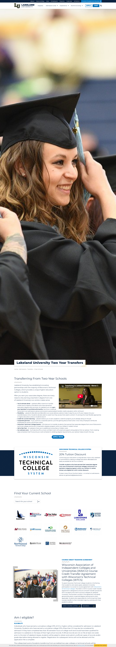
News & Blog (40, 1)
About (32, 1)
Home (16, 369)
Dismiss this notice (100, 645)
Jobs (47, 1)
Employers (54, 1)
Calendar (69, 1)
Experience (63, 5)
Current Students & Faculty (90, 1)
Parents (62, 1)
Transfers (30, 369)
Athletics (77, 1)
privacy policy (81, 645)
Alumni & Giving (76, 5)
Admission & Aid (51, 5)
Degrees (40, 5)
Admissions (22, 369)
